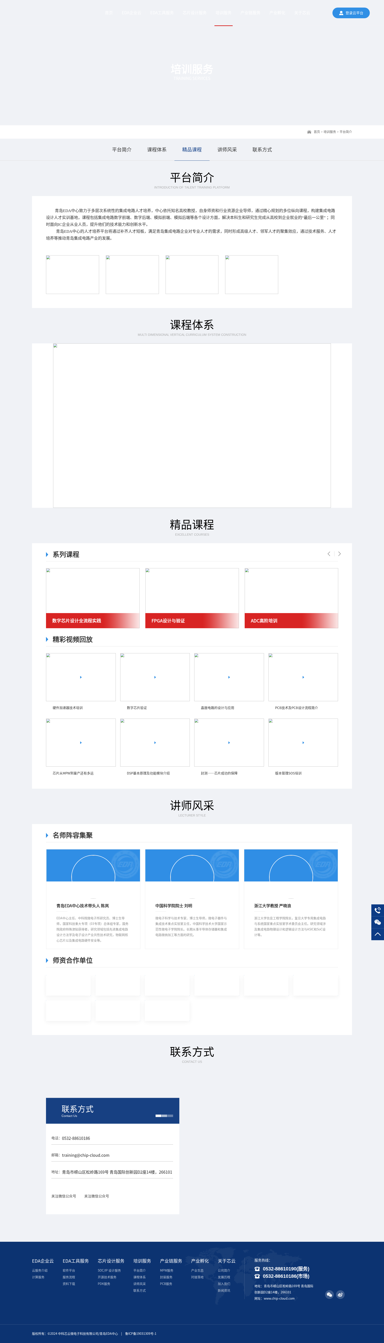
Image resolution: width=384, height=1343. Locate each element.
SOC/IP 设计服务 (109, 1270)
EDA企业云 (131, 13)
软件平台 (69, 1270)
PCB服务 (166, 1283)
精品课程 (192, 149)
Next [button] (337, 553)
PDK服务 (104, 1283)
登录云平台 (354, 13)
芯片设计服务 (195, 13)
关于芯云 (302, 13)
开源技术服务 (107, 1277)
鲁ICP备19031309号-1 (140, 1333)
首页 (109, 13)
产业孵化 (277, 13)
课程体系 (157, 149)
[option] (92, 598)
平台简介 (122, 149)
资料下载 (69, 1283)
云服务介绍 (40, 1270)
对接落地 (197, 1277)
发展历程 (224, 1277)
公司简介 (224, 1270)
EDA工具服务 (162, 13)
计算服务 (38, 1277)
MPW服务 (166, 1270)
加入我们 (224, 1283)
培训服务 (224, 13)
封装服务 (166, 1277)
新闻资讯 (224, 1290)
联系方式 (262, 149)
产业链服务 (250, 13)
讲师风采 (227, 149)
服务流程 (69, 1277)
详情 (106, 708)
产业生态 (197, 1270)
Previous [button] (331, 553)
